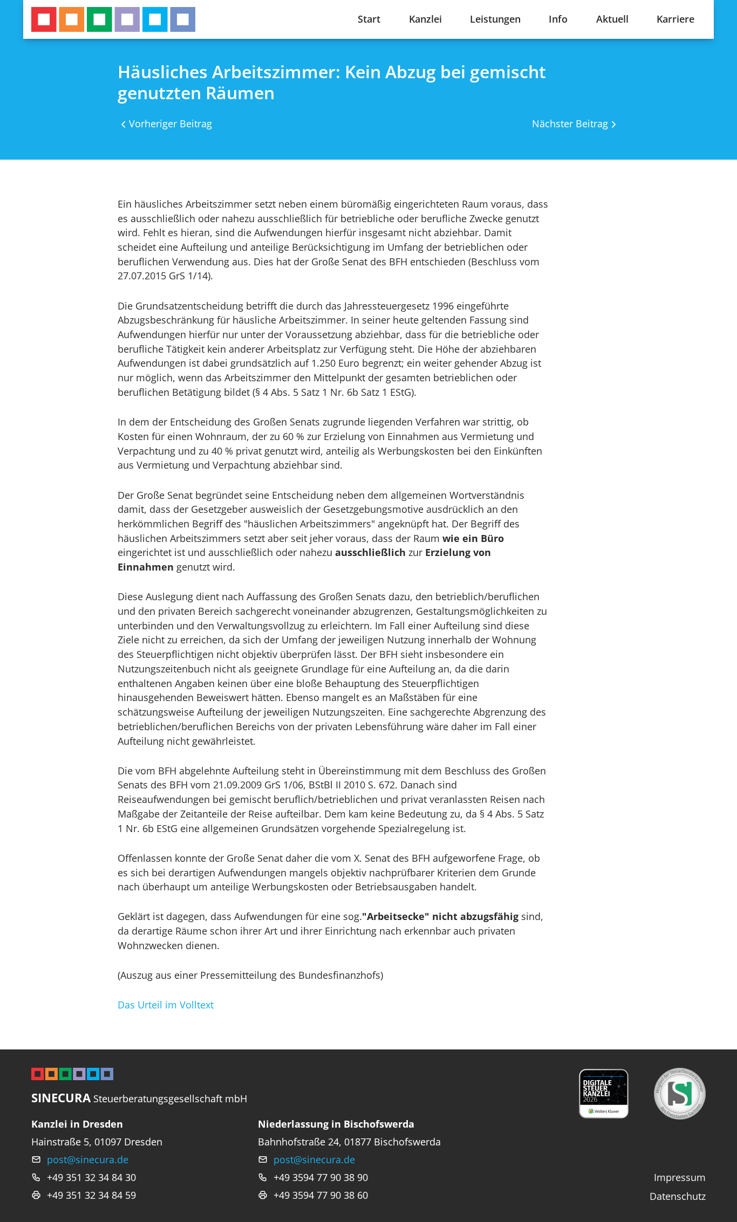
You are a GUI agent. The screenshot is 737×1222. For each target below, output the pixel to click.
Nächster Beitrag (570, 123)
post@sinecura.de (87, 1159)
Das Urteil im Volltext (166, 1004)
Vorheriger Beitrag (170, 123)
